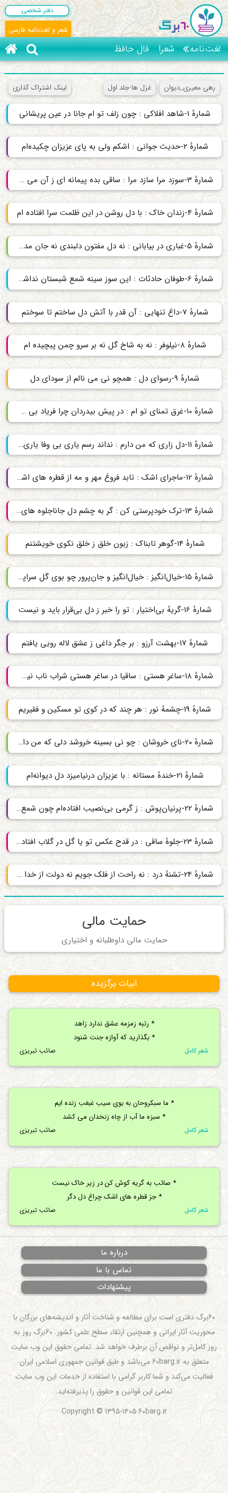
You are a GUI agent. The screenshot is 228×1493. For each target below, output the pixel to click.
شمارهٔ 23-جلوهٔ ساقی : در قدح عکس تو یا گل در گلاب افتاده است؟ (109, 841)
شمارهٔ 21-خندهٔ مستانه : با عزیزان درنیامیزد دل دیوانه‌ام (115, 775)
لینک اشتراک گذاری (40, 87)
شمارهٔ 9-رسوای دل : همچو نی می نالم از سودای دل (114, 378)
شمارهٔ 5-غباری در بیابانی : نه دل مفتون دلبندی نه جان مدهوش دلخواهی (109, 246)
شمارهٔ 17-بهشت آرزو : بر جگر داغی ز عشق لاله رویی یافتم (115, 643)
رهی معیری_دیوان (189, 87)
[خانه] (11, 49)
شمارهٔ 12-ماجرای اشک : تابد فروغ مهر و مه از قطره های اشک (113, 477)
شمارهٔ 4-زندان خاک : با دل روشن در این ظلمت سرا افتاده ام (115, 212)
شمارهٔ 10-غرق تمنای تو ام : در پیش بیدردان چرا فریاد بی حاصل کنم (109, 411)
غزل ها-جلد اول (129, 87)
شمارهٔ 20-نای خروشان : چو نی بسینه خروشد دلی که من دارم (114, 742)
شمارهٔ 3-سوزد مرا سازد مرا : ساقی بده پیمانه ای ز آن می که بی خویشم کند (109, 180)
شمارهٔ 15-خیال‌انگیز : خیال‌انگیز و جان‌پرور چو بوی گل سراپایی (112, 577)
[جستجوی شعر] (32, 49)
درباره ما (114, 1252)
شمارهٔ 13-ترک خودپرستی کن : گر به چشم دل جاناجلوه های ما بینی (109, 511)
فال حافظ (131, 49)
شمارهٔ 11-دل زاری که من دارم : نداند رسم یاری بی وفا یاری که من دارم (109, 444)
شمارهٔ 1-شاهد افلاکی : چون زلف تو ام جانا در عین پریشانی (115, 113)
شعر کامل (196, 1051)
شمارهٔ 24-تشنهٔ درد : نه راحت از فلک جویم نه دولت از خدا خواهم (109, 874)
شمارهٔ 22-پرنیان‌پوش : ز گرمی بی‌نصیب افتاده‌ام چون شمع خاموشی (109, 808)
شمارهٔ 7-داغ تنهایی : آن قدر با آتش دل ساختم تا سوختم (115, 312)
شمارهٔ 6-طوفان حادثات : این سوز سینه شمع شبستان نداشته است (109, 279)
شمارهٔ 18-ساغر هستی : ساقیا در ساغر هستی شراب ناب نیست (113, 676)
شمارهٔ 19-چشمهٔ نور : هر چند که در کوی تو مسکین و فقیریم (115, 709)
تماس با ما (113, 1270)
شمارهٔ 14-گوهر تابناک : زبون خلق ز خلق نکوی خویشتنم (115, 543)
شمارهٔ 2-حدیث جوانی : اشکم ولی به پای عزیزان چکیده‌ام (115, 146)
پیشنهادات (114, 1287)
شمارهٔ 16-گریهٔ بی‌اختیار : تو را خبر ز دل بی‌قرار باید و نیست (115, 610)
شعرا (166, 49)
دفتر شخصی (37, 10)
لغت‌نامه (205, 49)
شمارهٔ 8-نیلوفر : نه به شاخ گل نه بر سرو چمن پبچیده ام (115, 345)
